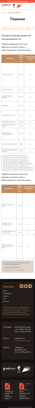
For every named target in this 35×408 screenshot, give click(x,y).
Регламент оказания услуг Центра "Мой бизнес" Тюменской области (9, 394)
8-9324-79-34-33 (25, 329)
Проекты (6, 296)
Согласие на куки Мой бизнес (11, 311)
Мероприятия (7, 293)
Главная (3, 12)
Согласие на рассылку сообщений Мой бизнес (16, 314)
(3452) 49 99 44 (8, 270)
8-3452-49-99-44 (21, 327)
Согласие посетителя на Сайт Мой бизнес (15, 309)
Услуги (5, 291)
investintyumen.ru (20, 270)
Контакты (6, 301)
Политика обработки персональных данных (16, 307)
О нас (4, 299)
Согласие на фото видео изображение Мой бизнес (16, 312)
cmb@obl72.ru (20, 338)
